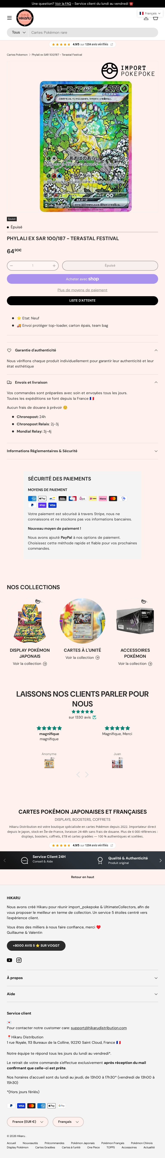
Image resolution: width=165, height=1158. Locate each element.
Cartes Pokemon (17, 54)
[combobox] (82, 32)
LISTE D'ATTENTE (82, 300)
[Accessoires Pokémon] (135, 621)
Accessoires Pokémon (135, 653)
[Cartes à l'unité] (82, 621)
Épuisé (110, 265)
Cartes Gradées (45, 1147)
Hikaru (21, 1136)
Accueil (11, 1143)
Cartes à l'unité (82, 650)
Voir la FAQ (63, 4)
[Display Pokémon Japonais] (29, 621)
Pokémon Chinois (142, 1143)
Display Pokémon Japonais (30, 653)
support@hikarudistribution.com (99, 1027)
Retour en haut (82, 877)
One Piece (93, 1147)
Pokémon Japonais (83, 1143)
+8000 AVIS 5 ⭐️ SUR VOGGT (36, 945)
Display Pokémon (17, 1147)
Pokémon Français (112, 1143)
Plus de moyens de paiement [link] (82, 290)
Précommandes (54, 1143)
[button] (155, 18)
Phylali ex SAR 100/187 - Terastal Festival (57, 54)
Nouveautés (30, 1143)
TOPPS (111, 1147)
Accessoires (129, 1147)
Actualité (149, 1147)
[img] (82, 712)
